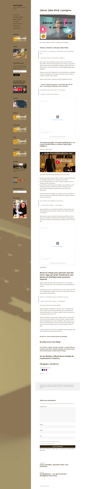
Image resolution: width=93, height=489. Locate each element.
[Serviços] (20, 117)
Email (41, 430)
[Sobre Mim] (20, 38)
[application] (20, 89)
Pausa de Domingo (58, 385)
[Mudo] (24, 92)
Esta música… (43, 267)
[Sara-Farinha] (20, 209)
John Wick (50, 386)
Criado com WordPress (44, 486)
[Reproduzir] (15, 92)
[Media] (20, 141)
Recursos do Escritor (17, 23)
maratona (66, 386)
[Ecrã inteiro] (26, 92)
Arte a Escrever (16, 14)
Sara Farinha (17, 5)
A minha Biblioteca (17, 28)
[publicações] (20, 129)
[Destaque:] (20, 165)
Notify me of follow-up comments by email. (50, 441)
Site (41, 436)
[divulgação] (20, 153)
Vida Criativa (16, 21)
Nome (41, 424)
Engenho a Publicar (17, 19)
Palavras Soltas (16, 26)
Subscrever (16, 74)
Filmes (46, 386)
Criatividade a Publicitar (18, 17)
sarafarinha (50, 385)
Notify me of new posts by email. (48, 443)
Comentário (43, 406)
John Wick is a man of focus (57, 386)
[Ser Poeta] (20, 103)
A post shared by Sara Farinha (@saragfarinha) (58, 136)
